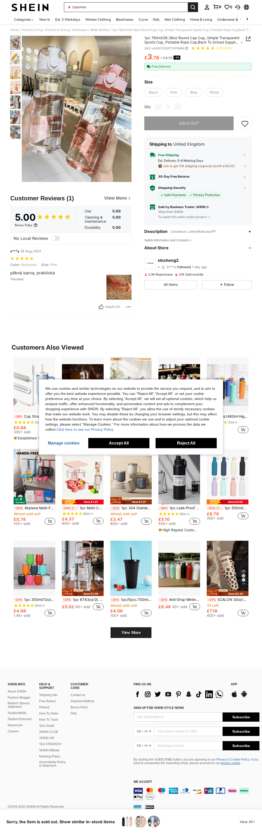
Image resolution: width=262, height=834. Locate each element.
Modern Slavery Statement (19, 705)
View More (131, 632)
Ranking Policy (49, 756)
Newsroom (15, 725)
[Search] (193, 7)
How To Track (48, 719)
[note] (34, 438)
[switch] (55, 238)
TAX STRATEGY (50, 744)
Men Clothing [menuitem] (175, 19)
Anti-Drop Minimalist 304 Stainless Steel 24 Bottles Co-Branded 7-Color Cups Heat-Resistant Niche (179, 600)
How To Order (48, 713)
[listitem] (34, 399)
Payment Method (82, 701)
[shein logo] (30, 7)
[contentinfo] (196, 794)
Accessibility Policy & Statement (52, 763)
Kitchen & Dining (57, 30)
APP (234, 684)
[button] (238, 7)
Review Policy (23, 225)
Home (14, 30)
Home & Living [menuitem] (201, 19)
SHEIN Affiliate (49, 750)
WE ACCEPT (143, 782)
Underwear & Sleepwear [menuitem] (236, 19)
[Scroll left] (241, 19)
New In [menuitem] (44, 19)
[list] (180, 694)
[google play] (244, 696)
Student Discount (19, 719)
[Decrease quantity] (158, 107)
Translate (17, 279)
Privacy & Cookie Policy (232, 759)
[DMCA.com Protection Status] (149, 807)
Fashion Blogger (19, 697)
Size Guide (46, 726)
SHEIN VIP (46, 738)
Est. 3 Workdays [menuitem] (67, 19)
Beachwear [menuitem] (125, 19)
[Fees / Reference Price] (161, 58)
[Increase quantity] (177, 107)
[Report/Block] (128, 307)
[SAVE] (245, 123)
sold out (189, 123)
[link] (217, 7)
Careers (13, 731)
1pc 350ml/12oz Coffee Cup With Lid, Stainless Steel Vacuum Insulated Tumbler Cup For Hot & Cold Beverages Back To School (35, 600)
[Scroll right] (247, 19)
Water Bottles (99, 30)
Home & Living (32, 30)
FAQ (74, 713)
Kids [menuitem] (156, 19)
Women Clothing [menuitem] (98, 19)
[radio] (153, 92)
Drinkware (79, 30)
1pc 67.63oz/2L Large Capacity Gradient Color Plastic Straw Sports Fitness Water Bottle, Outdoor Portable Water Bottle (83, 600)
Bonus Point (79, 707)
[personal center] (207, 7)
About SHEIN (17, 691)
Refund (44, 707)
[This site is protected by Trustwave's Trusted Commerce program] (137, 807)
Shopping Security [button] (172, 188)
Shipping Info (48, 695)
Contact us (78, 695)
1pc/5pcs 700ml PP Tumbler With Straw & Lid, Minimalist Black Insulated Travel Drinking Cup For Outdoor (131, 600)
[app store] (234, 696)
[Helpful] (101, 307)
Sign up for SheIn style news (159, 708)
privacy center (230, 763)
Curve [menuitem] (143, 19)
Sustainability (17, 713)
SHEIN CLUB (48, 732)
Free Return (47, 701)
